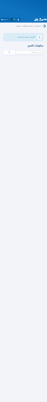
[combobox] (30, 52)
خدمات (18, 26)
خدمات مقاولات (27, 26)
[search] (9, 52)
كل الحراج (37, 26)
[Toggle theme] (18, 19)
